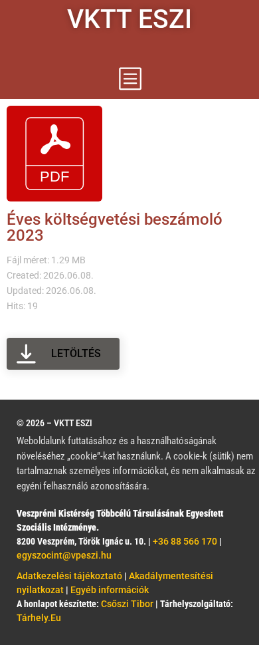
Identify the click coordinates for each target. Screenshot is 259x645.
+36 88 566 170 (185, 541)
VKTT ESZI (129, 19)
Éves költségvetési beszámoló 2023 (114, 227)
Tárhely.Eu (39, 617)
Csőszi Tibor (128, 603)
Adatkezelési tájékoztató (69, 576)
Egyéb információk (109, 589)
